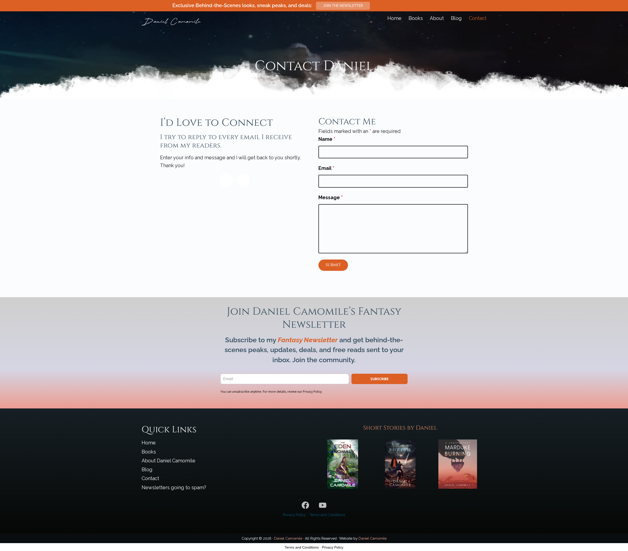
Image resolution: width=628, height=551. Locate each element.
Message (330, 197)
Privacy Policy (294, 515)
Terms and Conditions (327, 515)
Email (326, 168)
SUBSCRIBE (379, 378)
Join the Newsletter (343, 6)
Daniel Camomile (288, 538)
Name (326, 139)
